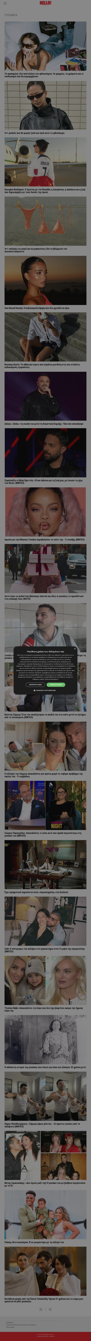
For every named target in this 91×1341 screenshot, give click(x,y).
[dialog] (45, 670)
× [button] (75, 649)
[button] (45, 690)
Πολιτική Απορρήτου (51, 679)
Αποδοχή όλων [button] (56, 685)
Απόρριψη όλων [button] (35, 685)
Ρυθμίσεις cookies (38, 679)
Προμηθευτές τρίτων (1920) (33, 666)
